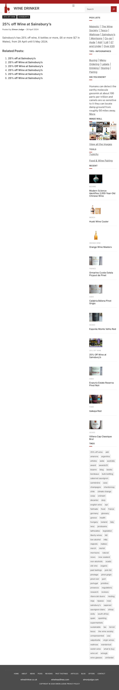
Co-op (108, 38)
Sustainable (95, 627)
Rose (109, 601)
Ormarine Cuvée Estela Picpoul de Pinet (101, 274)
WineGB (104, 653)
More (92, 114)
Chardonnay (109, 487)
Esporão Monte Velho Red (102, 329)
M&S (105, 539)
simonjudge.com (91, 679)
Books (109, 469)
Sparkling (102, 618)
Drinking (94, 68)
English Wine (96, 504)
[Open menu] (73, 5)
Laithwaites (95, 531)
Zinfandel (109, 657)
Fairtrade (94, 509)
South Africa (103, 614)
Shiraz (110, 609)
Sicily (92, 614)
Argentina (105, 456)
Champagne (95, 487)
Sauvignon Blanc (97, 609)
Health (102, 517)
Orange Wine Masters (100, 247)
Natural (105, 553)
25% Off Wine (9, 17)
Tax (105, 627)
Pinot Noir (94, 579)
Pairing (93, 72)
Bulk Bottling (107, 474)
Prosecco (94, 587)
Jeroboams (102, 526)
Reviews (105, 592)
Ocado (92, 325)
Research (94, 592)
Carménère (95, 483)
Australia (111, 461)
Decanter (94, 500)
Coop (92, 496)
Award (93, 465)
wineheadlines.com (67, 679)
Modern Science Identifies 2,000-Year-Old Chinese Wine (102, 193)
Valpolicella (95, 640)
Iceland (104, 522)
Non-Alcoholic (96, 561)
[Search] (114, 9)
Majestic (94, 26)
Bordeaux (94, 474)
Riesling (111, 596)
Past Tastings (96, 570)
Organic (104, 566)
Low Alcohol (95, 539)
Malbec (104, 544)
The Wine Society (105, 631)
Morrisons (94, 553)
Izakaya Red (95, 411)
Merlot (102, 548)
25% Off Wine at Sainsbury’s (25, 66)
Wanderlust (106, 644)
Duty (103, 500)
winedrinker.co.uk (28, 679)
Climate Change (104, 491)
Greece (93, 517)
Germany (94, 513)
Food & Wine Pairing (101, 160)
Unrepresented (97, 636)
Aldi (100, 42)
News (92, 557)
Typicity (94, 154)
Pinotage (94, 574)
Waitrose (94, 34)
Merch (92, 217)
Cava (105, 483)
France (92, 269)
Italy (112, 522)
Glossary (105, 513)
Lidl (106, 42)
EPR (106, 504)
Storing (105, 68)
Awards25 (103, 465)
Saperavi (107, 605)
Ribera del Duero (97, 596)
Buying (93, 60)
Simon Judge (18, 29)
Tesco (92, 631)
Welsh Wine (95, 649)
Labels (105, 64)
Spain (92, 618)
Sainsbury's (95, 605)
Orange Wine (95, 243)
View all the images (100, 144)
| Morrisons (95, 38)
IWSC (92, 526)
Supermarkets (96, 622)
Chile (92, 491)
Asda (92, 42)
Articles (93, 461)
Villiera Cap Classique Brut (100, 437)
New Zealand (104, 557)
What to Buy (109, 649)
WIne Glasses (96, 657)
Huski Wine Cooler (99, 221)
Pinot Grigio (106, 574)
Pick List (108, 570)
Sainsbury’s (23, 17)
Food (91, 407)
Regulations (107, 587)
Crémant (101, 496)
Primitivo (104, 583)
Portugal (94, 583)
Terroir (112, 627)
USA (108, 636)
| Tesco (103, 30)
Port (104, 579)
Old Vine (94, 566)
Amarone (94, 456)
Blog (102, 469)
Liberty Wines (96, 535)
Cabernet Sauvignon (99, 478)
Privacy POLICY (73, 684)
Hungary (94, 522)
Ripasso (100, 601)
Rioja (92, 601)
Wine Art (94, 653)
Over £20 (109, 46)
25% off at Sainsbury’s (22, 58)
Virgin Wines (108, 640)
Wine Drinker (26, 8)
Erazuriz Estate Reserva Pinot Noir (101, 384)
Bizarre (92, 187)
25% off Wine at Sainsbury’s (25, 62)
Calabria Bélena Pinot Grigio (100, 302)
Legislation (107, 531)
